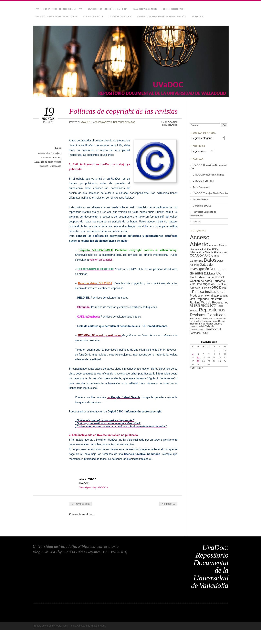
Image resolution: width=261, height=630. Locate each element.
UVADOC (86, 122)
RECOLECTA (208, 305)
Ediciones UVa (212, 273)
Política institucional (208, 291)
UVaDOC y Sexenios (145, 9)
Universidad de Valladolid (202, 326)
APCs (214, 249)
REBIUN (195, 305)
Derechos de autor (43, 162)
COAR (194, 255)
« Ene (193, 368)
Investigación (206, 284)
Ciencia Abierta (213, 252)
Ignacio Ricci (98, 625)
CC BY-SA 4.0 (114, 552)
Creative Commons (51, 157)
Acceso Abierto (93, 16)
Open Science (203, 287)
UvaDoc (211, 329)
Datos (210, 260)
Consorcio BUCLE (120, 16)
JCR (217, 284)
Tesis (192, 318)
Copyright (56, 153)
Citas (224, 252)
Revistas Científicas (208, 315)
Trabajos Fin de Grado (213, 321)
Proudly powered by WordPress (50, 625)
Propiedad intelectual (209, 299)
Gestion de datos (201, 280)
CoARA (203, 255)
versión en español (101, 259)
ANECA (206, 249)
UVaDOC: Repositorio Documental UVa (58, 9)
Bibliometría (197, 252)
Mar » (200, 368)
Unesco (217, 323)
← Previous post (80, 503)
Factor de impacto (202, 277)
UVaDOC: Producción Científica (107, 9)
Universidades (197, 329)
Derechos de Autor (124, 122)
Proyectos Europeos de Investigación (161, 16)
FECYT (220, 277)
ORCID (216, 287)
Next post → (168, 503)
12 (198, 358)
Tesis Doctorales (174, 9)
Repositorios (55, 166)
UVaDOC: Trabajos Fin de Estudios (56, 16)
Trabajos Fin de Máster (201, 323)
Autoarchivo (44, 153)
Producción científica (203, 295)
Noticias (197, 16)
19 (198, 361)
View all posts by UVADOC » (93, 487)
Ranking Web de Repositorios (209, 302)
